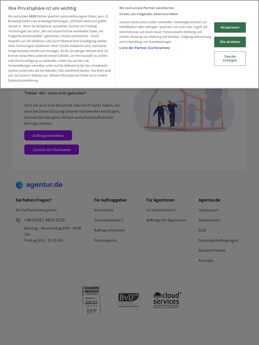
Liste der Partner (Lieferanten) (144, 48)
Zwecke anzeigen (230, 58)
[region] (129, 44)
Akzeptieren (230, 27)
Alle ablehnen (230, 42)
